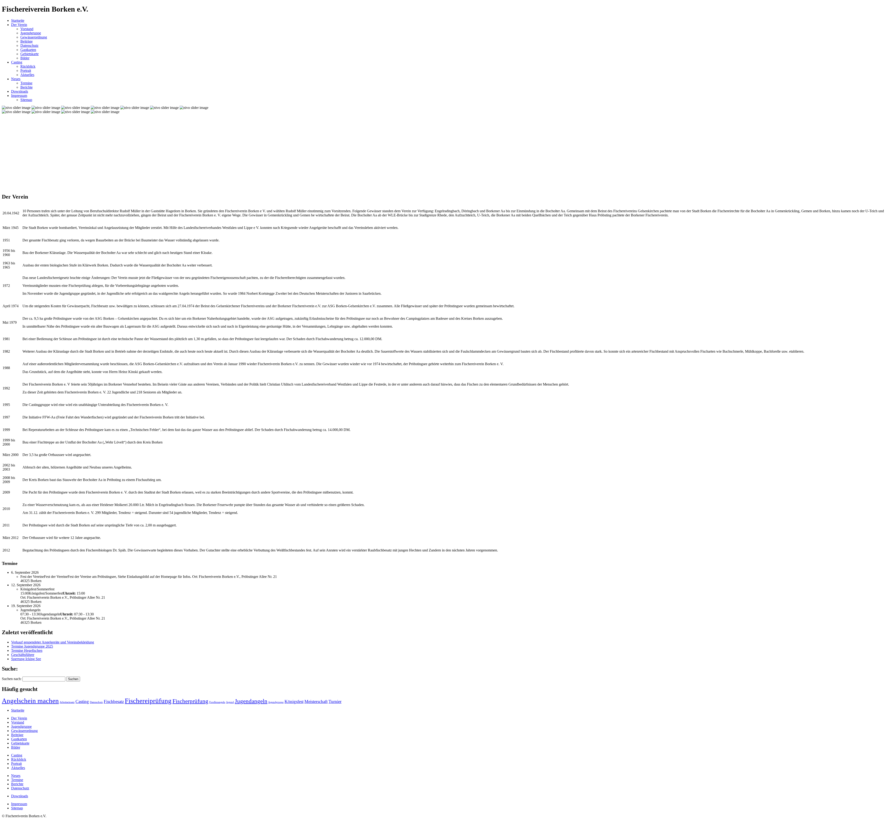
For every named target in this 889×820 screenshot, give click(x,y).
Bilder (24, 58)
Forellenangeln (217, 702)
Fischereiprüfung (148, 700)
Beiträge (26, 41)
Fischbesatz (114, 701)
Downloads (19, 91)
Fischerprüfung (190, 701)
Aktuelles (27, 75)
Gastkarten (28, 50)
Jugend (230, 702)
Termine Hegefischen (26, 650)
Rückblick (27, 66)
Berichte (26, 87)
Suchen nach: (12, 679)
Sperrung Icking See (26, 659)
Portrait (25, 71)
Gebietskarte (29, 54)
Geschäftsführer (22, 655)
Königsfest (294, 701)
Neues (15, 79)
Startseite (17, 20)
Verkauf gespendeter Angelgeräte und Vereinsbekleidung (52, 642)
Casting (16, 62)
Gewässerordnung (33, 37)
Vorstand (26, 29)
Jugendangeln (251, 701)
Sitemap (26, 100)
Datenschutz (29, 45)
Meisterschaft (316, 701)
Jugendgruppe (30, 33)
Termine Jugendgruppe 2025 (32, 646)
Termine (26, 83)
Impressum (19, 96)
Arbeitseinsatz (67, 702)
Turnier (335, 701)
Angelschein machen (30, 700)
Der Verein (19, 25)
